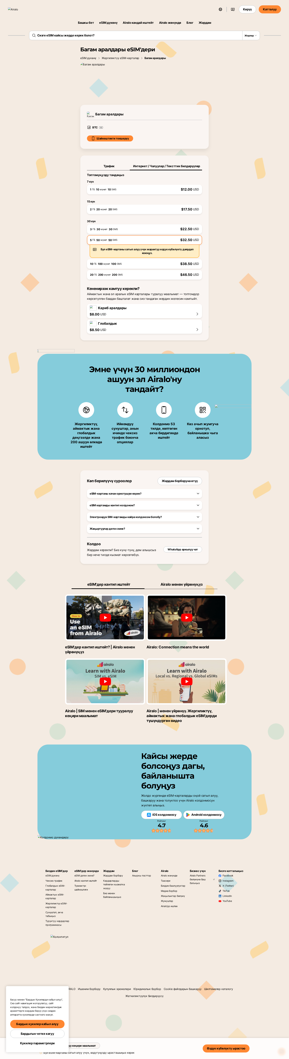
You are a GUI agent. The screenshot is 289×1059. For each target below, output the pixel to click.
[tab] (108, 166)
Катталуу (270, 9)
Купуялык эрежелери (117, 989)
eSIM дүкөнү (108, 22)
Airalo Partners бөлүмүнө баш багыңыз (198, 879)
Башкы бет (86, 22)
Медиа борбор (169, 890)
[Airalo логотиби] (18, 9)
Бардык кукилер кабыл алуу (37, 1024)
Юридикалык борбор (147, 989)
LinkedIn (227, 895)
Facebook (228, 875)
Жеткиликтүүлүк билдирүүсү (144, 996)
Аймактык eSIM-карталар (54, 896)
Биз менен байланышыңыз (112, 895)
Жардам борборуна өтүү (180, 481)
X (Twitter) (228, 885)
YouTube (227, 900)
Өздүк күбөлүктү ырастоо (226, 1048)
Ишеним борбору (89, 989)
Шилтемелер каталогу (218, 989)
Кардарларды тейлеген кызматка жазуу (114, 884)
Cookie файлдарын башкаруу (183, 989)
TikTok (226, 890)
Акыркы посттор (141, 875)
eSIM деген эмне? (84, 875)
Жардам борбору (113, 875)
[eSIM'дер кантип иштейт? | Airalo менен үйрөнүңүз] (105, 617)
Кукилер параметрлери (37, 1043)
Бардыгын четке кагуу (37, 1033)
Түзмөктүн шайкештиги (81, 887)
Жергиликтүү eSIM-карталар (120, 58)
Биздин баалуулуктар (173, 885)
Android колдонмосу (206, 814)
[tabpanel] (144, 225)
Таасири (165, 880)
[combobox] (144, 35)
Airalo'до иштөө (169, 906)
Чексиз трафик (53, 880)
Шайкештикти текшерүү (113, 138)
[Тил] (220, 9)
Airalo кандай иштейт (138, 22)
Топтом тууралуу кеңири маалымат (72, 1045)
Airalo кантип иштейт (85, 880)
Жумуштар (167, 900)
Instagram (228, 880)
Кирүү (247, 9)
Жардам (205, 22)
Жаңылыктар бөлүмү (173, 895)
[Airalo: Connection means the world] (186, 617)
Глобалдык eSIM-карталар (55, 887)
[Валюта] (233, 9)
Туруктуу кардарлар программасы (57, 923)
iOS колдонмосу (164, 814)
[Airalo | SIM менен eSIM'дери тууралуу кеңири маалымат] (105, 681)
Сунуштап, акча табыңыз (54, 914)
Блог (189, 22)
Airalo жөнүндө (170, 22)
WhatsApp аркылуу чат (183, 549)
